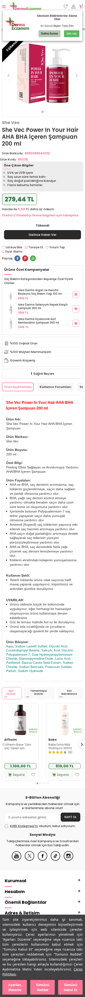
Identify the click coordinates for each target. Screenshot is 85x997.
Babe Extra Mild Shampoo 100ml (60, 746)
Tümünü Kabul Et (70, 987)
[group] (42, 72)
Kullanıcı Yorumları (55, 387)
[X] (29, 859)
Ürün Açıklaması (17, 387)
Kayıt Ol (70, 817)
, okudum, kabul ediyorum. (43, 826)
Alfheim (10, 740)
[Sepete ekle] (75, 294)
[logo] (25, 6)
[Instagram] (68, 859)
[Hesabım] (73, 7)
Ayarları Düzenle (14, 987)
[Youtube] (16, 859)
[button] (42, 112)
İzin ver (72, 33)
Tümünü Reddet (42, 987)
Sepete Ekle (19, 775)
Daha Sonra (49, 33)
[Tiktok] (55, 859)
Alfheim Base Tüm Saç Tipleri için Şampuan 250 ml (17, 746)
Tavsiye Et (35, 247)
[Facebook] (42, 859)
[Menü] (4, 6)
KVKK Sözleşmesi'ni (24, 826)
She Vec (11, 122)
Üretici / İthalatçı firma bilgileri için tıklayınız (40, 215)
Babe (52, 740)
